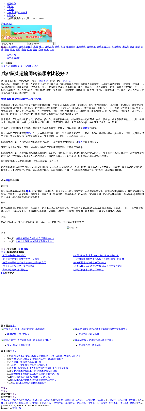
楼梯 (137, 46)
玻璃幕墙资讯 (15, 66)
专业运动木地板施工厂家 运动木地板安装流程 (34, 371)
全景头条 (16, 400)
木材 (52, 49)
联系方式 (46, 403)
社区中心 (11, 3)
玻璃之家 (49, 46)
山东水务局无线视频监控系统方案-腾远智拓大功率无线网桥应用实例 (45, 356)
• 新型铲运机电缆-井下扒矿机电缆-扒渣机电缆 (96, 255)
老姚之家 (5, 400)
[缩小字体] (6, 81)
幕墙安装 (13, 46)
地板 (12, 49)
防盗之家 (48, 400)
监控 (29, 49)
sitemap (133, 403)
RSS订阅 (124, 403)
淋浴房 (125, 46)
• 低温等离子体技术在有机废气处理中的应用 (24, 262)
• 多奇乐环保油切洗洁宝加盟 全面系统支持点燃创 (97, 266)
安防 (24, 49)
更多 (4, 249)
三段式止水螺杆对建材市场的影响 (29, 383)
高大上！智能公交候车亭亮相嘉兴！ (29, 365)
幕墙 (63, 46)
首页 (3, 66)
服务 (132, 46)
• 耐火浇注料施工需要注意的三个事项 (20, 259)
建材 (41, 46)
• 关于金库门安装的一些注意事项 (18, 266)
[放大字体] (2, 81)
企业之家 (23, 403)
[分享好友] (6, 63)
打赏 (3, 233)
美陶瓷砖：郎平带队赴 (18, 334)
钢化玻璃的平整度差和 (18, 345)
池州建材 (133, 400)
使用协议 (58, 403)
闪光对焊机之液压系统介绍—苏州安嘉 (30, 377)
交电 (41, 49)
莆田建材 (101, 400)
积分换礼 (113, 403)
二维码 (10, 9)
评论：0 (67, 81)
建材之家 (43, 81)
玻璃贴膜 (70, 46)
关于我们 (34, 403)
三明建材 (90, 400)
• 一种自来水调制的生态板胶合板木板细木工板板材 (98, 259)
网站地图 (81, 403)
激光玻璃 (81, 46)
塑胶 (18, 49)
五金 (35, 49)
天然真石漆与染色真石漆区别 (26, 362)
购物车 (10, 15)
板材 (21, 249)
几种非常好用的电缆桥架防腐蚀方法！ (35, 241)
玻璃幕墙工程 (103, 46)
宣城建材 (122, 400)
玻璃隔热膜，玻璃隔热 (89, 345)
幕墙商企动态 (31, 66)
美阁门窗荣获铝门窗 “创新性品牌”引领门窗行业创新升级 (39, 368)
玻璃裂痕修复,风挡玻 (88, 334)
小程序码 (11, 12)
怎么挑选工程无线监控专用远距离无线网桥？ (34, 380)
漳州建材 (69, 400)
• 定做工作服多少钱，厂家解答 (88, 269)
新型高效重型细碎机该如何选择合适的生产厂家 (35, 374)
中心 (7, 49)
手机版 (10, 6)
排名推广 (92, 403)
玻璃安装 (91, 46)
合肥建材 (111, 400)
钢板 (26, 249)
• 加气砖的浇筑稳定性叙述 (15, 269)
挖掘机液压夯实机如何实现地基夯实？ (35, 238)
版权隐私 (69, 403)
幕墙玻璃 (116, 46)
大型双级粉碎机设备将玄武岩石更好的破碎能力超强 (37, 359)
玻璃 (57, 46)
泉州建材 (80, 400)
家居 (35, 46)
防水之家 (37, 400)
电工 (46, 49)
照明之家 (26, 400)
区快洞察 (58, 400)
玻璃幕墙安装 (25, 46)
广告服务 (102, 403)
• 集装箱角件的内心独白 (14, 255)
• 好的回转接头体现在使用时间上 (89, 262)
